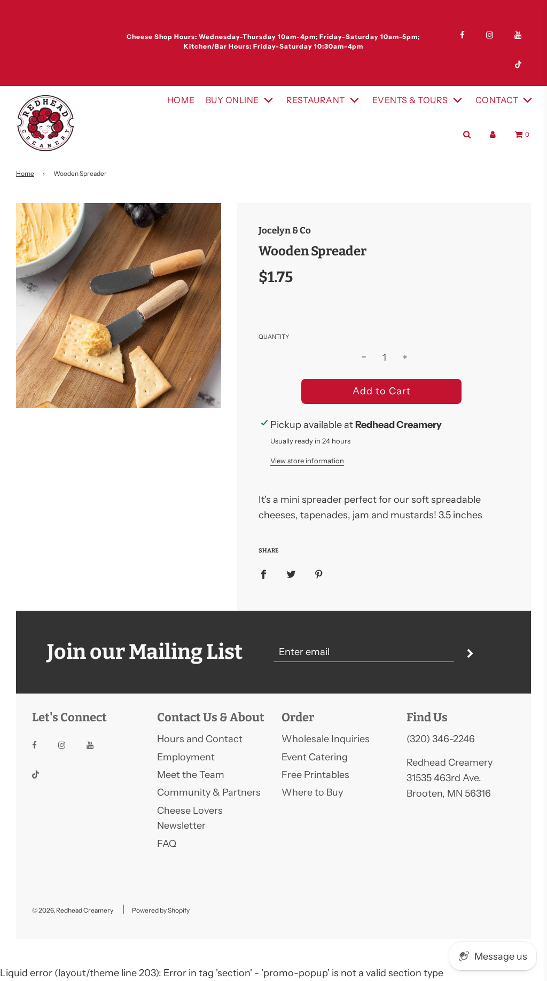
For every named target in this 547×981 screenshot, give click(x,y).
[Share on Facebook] (263, 573)
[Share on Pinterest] (319, 573)
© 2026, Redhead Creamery (72, 910)
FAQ (166, 844)
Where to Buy (312, 792)
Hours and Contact (200, 739)
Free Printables (315, 775)
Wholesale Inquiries (326, 739)
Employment (186, 757)
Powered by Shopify (161, 910)
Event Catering (315, 757)
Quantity (274, 336)
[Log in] (492, 134)
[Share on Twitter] (291, 573)
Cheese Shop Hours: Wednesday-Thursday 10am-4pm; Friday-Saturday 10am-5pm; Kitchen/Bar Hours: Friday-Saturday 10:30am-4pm (273, 41)
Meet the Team (190, 775)
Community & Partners (209, 792)
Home (181, 100)
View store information (307, 460)
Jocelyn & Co (285, 230)
